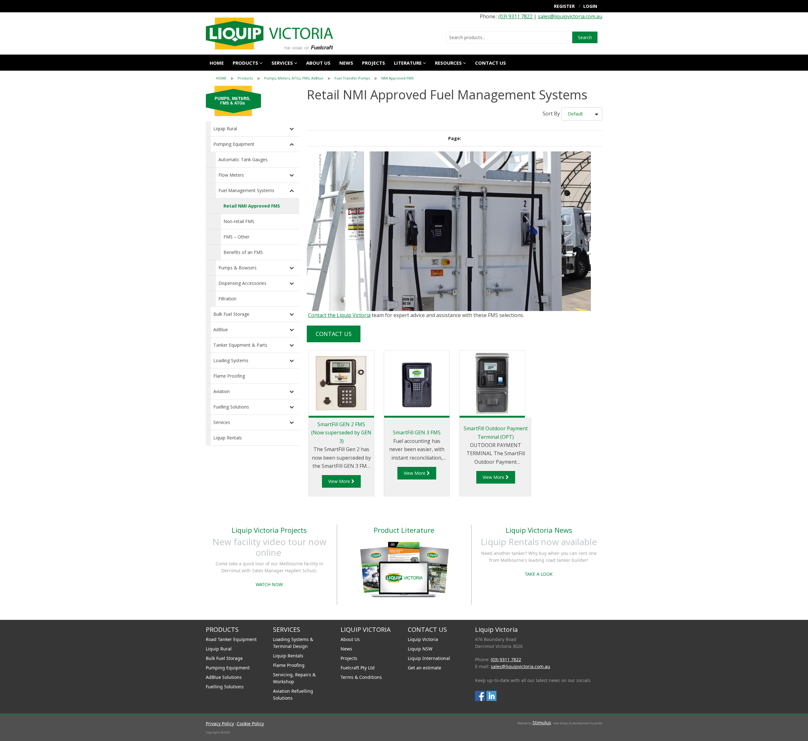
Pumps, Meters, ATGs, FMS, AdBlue (293, 78)
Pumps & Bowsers (237, 268)
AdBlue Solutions (224, 677)
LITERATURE (408, 63)
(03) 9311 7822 (516, 16)
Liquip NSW (420, 649)
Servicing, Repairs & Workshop (294, 678)
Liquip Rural (225, 129)
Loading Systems (230, 360)
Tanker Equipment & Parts (240, 345)
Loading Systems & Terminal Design (293, 642)
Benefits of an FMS (243, 252)
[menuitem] (227, 78)
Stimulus (541, 723)
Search (585, 37)
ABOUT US (318, 63)
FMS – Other (236, 237)
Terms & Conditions (361, 677)
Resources (448, 63)
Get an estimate (424, 668)
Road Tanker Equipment (231, 639)
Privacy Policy (220, 723)
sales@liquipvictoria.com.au (570, 16)
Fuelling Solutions (231, 407)
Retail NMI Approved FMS (251, 206)
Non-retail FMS (238, 221)
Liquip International (429, 658)
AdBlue (220, 329)
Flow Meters (231, 175)
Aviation (221, 391)
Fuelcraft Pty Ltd (358, 668)
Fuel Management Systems (246, 190)
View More (339, 481)
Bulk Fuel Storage (231, 314)
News (346, 63)
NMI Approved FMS (397, 78)
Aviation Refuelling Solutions (293, 694)
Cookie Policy (250, 723)
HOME (221, 78)
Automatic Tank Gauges (243, 159)
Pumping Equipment (233, 144)
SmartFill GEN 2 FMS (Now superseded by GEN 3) (341, 432)
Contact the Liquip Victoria (339, 315)
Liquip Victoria (423, 639)
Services (221, 422)
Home (217, 63)
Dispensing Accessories (242, 283)
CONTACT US (490, 63)
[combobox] (509, 37)
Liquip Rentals (227, 438)
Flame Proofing (229, 376)
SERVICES (282, 63)
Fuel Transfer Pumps (353, 78)
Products (245, 63)
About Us (350, 639)
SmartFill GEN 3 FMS (417, 432)
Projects (373, 63)
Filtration (227, 299)
